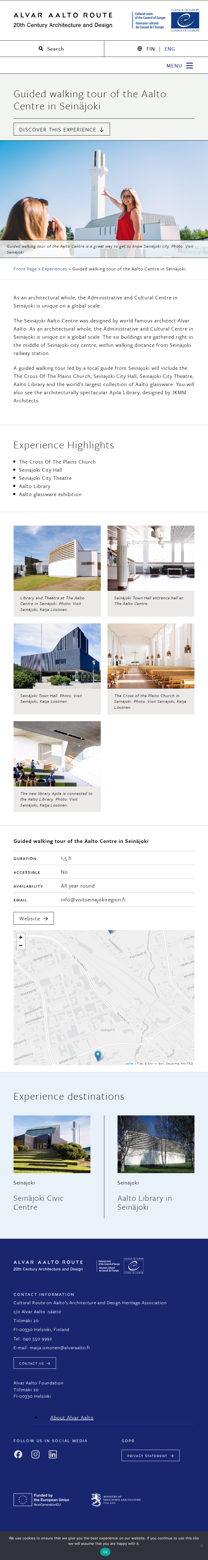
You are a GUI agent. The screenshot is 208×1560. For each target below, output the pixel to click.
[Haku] (52, 48)
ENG (170, 48)
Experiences (54, 268)
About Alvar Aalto (72, 1417)
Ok (105, 1552)
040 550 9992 (37, 1338)
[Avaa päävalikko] (180, 65)
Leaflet (129, 1063)
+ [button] (21, 937)
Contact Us (31, 1363)
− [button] (21, 945)
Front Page (25, 268)
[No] (201, 1545)
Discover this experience (57, 129)
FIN (151, 48)
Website (29, 918)
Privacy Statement (147, 1455)
